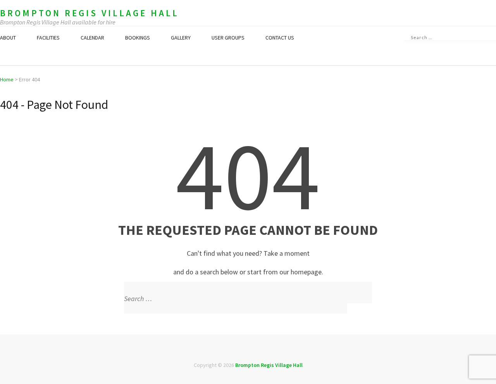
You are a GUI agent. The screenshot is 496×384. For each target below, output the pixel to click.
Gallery (181, 37)
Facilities (48, 37)
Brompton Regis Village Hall (89, 13)
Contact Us (279, 37)
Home (7, 79)
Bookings (137, 37)
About (8, 37)
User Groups (228, 37)
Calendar (92, 37)
